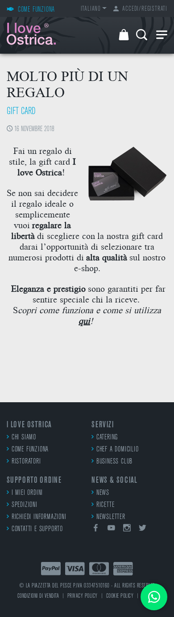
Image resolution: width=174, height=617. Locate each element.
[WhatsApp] (154, 596)
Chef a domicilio (117, 449)
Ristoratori (26, 461)
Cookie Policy (120, 596)
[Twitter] (142, 529)
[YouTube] (111, 529)
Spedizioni (24, 505)
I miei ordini (27, 493)
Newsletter (110, 517)
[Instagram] (127, 529)
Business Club (114, 461)
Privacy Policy (82, 596)
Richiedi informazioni (39, 517)
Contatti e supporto (37, 529)
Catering (107, 437)
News (102, 493)
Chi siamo (24, 437)
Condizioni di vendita (38, 596)
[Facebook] (95, 529)
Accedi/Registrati (144, 9)
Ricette (105, 505)
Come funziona (30, 449)
